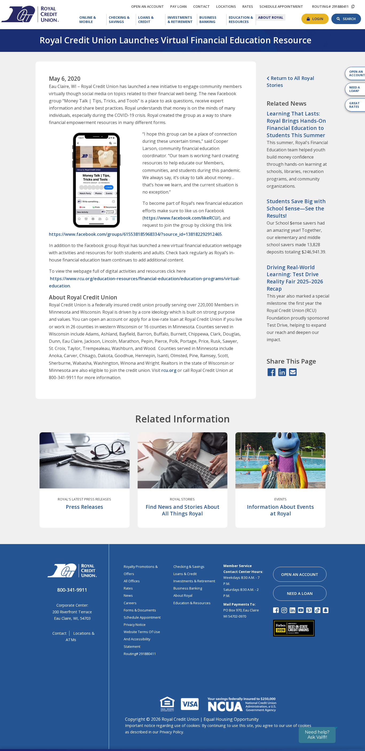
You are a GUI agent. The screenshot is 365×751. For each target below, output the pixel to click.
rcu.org (168, 370)
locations (227, 5)
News (128, 595)
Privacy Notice (135, 624)
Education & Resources (242, 19)
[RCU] (29, 13)
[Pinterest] (309, 610)
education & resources (192, 602)
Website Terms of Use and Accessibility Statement (142, 639)
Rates (128, 588)
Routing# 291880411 (140, 653)
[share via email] (293, 372)
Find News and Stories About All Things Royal (182, 510)
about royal (182, 595)
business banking (187, 588)
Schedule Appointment (142, 617)
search (352, 17)
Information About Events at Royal (280, 510)
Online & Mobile (92, 19)
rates (249, 5)
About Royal (271, 17)
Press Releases (84, 506)
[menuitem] (92, 19)
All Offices (132, 581)
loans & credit (185, 573)
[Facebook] (276, 610)
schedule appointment (282, 6)
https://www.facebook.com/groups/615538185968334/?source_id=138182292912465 (135, 234)
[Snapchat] (326, 610)
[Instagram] (285, 610)
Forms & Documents (140, 610)
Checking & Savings (122, 19)
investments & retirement (194, 581)
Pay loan (179, 6)
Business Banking (213, 19)
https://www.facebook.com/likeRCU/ (181, 218)
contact (202, 5)
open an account (148, 6)
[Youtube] (301, 610)
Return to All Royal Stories (290, 81)
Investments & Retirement (182, 19)
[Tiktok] (318, 610)
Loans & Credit (150, 19)
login (320, 17)
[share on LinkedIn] (282, 372)
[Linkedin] (293, 610)
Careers (130, 602)
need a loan (300, 593)
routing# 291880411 (330, 6)
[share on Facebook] (271, 372)
